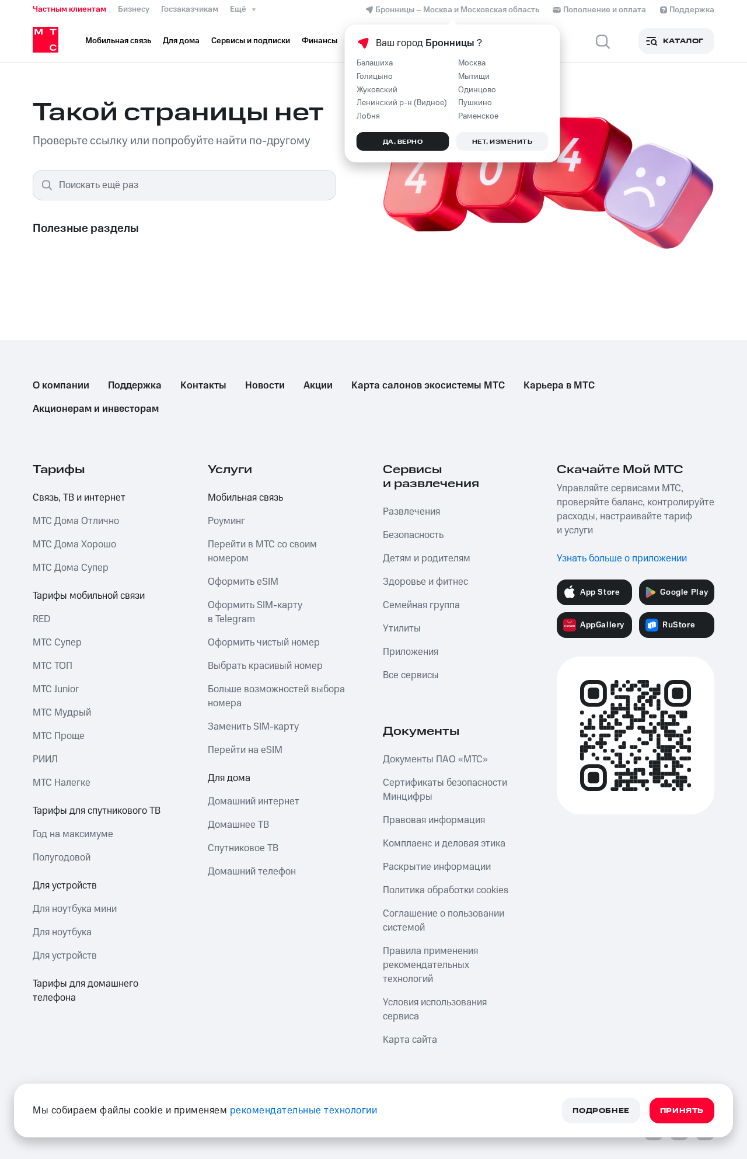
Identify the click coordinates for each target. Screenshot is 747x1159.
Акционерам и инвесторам (96, 409)
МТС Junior (56, 689)
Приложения (410, 652)
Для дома (229, 778)
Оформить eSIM (243, 582)
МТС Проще (59, 736)
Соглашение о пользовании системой (443, 921)
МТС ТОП (52, 666)
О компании (61, 386)
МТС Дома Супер (71, 568)
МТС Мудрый (62, 713)
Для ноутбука (62, 932)
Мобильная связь (245, 498)
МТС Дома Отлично (76, 521)
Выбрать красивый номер (265, 666)
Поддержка (135, 386)
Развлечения (411, 512)
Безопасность (413, 535)
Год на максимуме (73, 834)
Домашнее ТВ (238, 825)
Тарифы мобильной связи (89, 596)
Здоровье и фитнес (425, 582)
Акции (318, 386)
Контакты (203, 386)
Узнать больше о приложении (622, 558)
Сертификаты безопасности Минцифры (445, 790)
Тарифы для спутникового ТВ (96, 811)
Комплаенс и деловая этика (444, 844)
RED (41, 619)
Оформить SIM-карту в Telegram (255, 612)
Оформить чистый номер (264, 643)
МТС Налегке (61, 783)
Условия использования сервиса (435, 1009)
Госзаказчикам (189, 9)
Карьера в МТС (559, 386)
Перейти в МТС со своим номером (262, 551)
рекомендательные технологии (304, 1111)
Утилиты (402, 629)
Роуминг (226, 521)
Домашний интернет (253, 801)
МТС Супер (57, 643)
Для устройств (65, 886)
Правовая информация (434, 820)
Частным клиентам (69, 9)
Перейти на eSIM (245, 750)
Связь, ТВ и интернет (79, 498)
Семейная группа (421, 605)
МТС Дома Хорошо (74, 544)
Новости (265, 386)
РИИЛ (45, 759)
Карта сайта (410, 1040)
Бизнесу (133, 9)
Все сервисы (411, 675)
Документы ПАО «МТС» (435, 759)
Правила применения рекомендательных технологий (430, 965)
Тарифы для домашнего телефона (85, 991)
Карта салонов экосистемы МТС (428, 386)
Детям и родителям (426, 558)
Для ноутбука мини (75, 909)
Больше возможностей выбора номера (276, 696)
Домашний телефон (252, 872)
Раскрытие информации (437, 867)
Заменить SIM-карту (253, 727)
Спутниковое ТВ (243, 848)
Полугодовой (61, 858)
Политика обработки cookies (445, 890)
